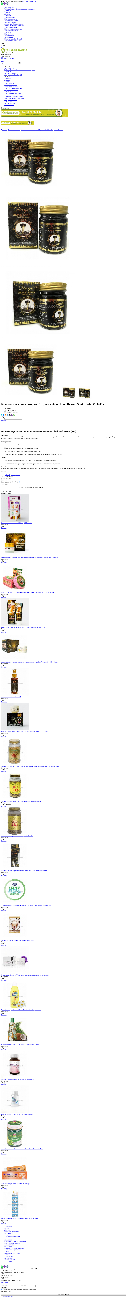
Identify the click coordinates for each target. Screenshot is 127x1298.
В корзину (4, 420)
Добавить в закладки (63, 424)
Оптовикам (8, 1246)
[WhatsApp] (14, 415)
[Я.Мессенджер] (1, 415)
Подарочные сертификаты (12, 1250)
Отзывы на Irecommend (11, 1231)
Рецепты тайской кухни (12, 1253)
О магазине (8, 1240)
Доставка (7, 1230)
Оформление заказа (7, 1296)
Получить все (5, 1282)
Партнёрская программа (12, 1243)
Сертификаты (8, 1233)
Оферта (6, 1235)
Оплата (6, 1228)
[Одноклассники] (6, 415)
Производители (9, 1245)
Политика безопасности (12, 1236)
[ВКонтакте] (3, 415)
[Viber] (12, 415)
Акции (6, 1251)
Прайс (6, 1255)
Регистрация (8, 1258)
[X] (10, 415)
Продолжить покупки (63, 1294)
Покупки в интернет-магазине (14, 1248)
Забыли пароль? (9, 1260)
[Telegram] (8, 415)
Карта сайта (8, 1261)
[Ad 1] (34, 113)
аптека (18, 475)
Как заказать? (8, 1226)
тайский (7, 475)
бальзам (13, 475)
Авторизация (8, 1256)
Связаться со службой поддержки (15, 1241)
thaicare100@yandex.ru (29, 1)
